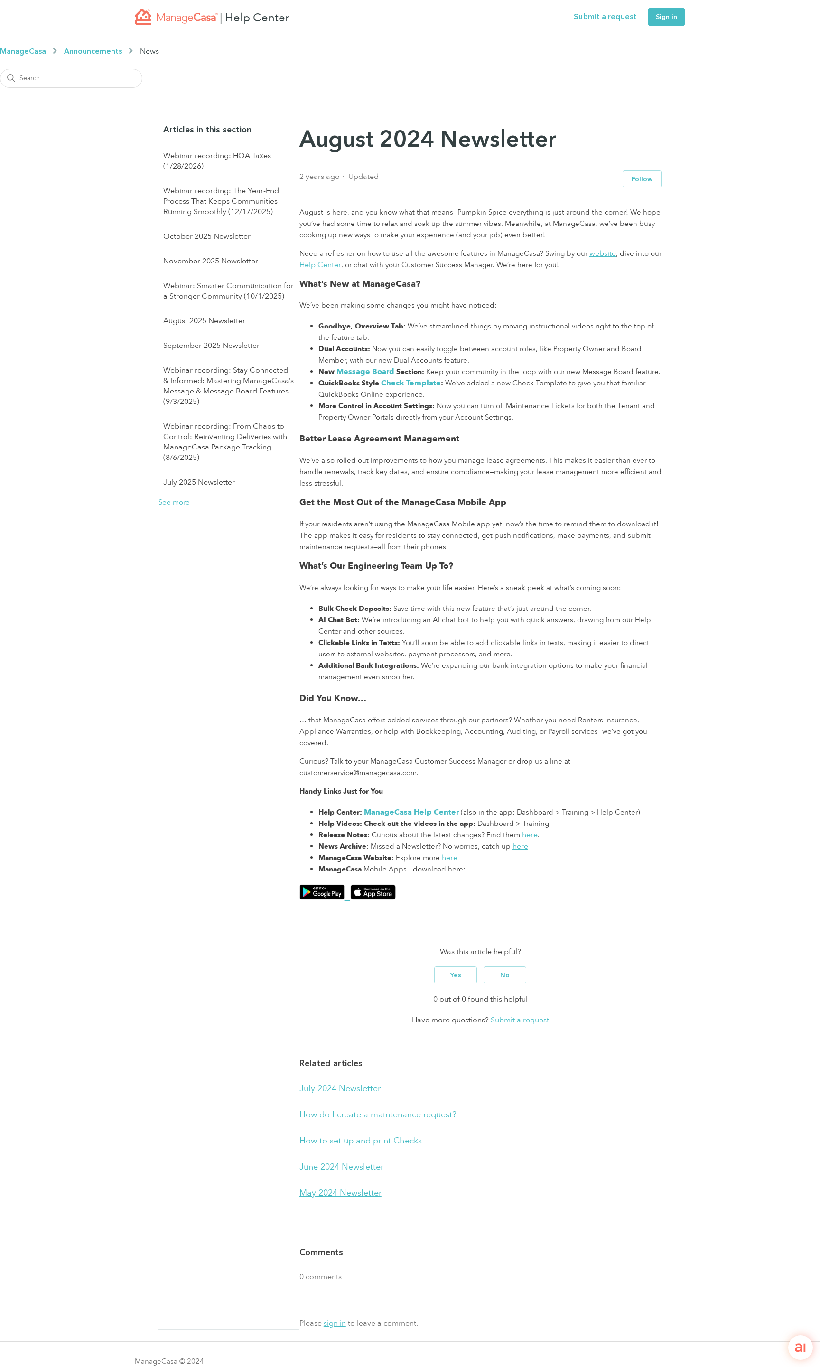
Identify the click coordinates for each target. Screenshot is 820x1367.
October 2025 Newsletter (207, 236)
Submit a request (605, 16)
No (505, 975)
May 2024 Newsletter (340, 1193)
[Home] (176, 17)
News (149, 51)
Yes (455, 975)
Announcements (93, 51)
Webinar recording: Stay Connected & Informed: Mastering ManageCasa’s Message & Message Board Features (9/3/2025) (228, 386)
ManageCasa (23, 51)
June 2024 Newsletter (341, 1167)
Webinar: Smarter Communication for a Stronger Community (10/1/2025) (228, 291)
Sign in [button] (666, 16)
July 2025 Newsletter (199, 482)
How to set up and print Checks (360, 1141)
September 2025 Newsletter (211, 345)
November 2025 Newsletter (210, 261)
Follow (642, 179)
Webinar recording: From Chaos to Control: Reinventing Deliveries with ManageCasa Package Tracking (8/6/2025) (225, 442)
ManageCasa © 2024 (169, 1361)
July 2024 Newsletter (340, 1089)
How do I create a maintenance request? (378, 1115)
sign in (335, 1323)
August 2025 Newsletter (204, 321)
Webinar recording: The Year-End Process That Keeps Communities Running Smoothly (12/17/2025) (221, 201)
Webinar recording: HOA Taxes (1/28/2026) (217, 160)
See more (174, 502)
